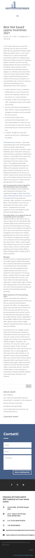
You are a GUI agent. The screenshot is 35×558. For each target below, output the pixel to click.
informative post (9, 142)
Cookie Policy (28, 555)
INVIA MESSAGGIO (22, 472)
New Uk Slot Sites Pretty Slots (13, 403)
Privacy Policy (18, 555)
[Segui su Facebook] (11, 484)
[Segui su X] (17, 484)
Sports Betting (8, 395)
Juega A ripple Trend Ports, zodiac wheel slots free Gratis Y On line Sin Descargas (17, 195)
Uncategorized (23, 36)
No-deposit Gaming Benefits (13, 406)
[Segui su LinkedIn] (23, 484)
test (7, 36)
